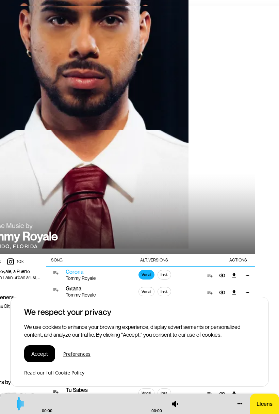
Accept (39, 353)
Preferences (77, 354)
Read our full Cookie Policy (54, 372)
